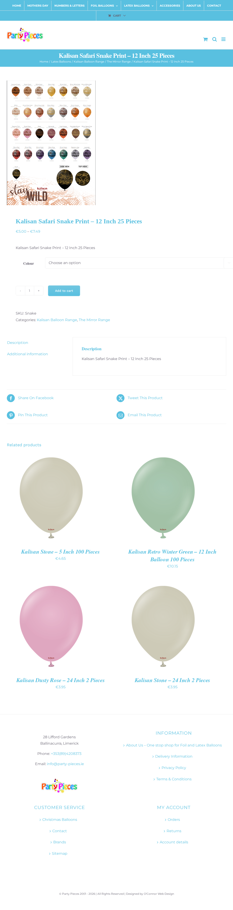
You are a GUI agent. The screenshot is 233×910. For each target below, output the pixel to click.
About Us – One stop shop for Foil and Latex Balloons (174, 745)
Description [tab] (17, 342)
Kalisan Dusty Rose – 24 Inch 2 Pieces (60, 680)
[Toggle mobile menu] (223, 39)
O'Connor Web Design (159, 893)
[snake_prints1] (116, 143)
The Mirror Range (94, 320)
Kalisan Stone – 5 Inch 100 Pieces (60, 551)
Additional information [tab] (27, 354)
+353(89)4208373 (66, 753)
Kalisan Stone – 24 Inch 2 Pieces (172, 680)
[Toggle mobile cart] (205, 39)
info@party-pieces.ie (65, 764)
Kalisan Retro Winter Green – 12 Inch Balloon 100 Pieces (172, 555)
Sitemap (59, 853)
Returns (174, 831)
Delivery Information (173, 756)
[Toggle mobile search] (214, 39)
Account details (174, 842)
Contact (59, 831)
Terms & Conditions (174, 779)
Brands (59, 842)
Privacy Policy (174, 768)
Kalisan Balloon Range (57, 320)
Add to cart (64, 290)
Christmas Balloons (59, 819)
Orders (174, 819)
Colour (28, 263)
